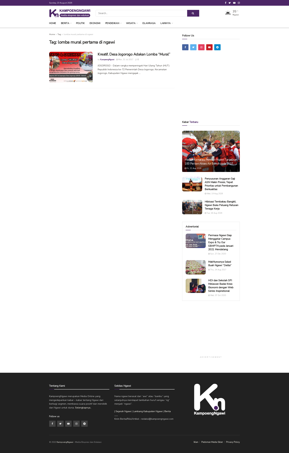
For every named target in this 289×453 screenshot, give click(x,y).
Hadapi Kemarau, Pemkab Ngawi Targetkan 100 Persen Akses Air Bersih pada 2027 (211, 162)
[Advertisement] (211, 90)
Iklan (196, 442)
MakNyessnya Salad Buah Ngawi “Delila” (219, 263)
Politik (80, 23)
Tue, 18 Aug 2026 (214, 213)
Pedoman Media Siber (212, 442)
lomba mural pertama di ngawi (78, 34)
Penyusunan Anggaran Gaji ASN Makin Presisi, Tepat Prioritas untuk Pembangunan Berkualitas (221, 184)
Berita (65, 23)
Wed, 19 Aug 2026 (214, 193)
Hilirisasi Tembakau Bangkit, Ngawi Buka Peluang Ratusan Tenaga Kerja (221, 205)
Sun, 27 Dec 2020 (218, 254)
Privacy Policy (233, 442)
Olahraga (149, 23)
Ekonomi (95, 23)
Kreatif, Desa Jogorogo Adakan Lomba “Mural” (134, 54)
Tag (59, 34)
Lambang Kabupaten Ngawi (148, 411)
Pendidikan (112, 23)
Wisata (130, 23)
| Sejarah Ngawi (122, 411)
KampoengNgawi (107, 59)
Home (52, 23)
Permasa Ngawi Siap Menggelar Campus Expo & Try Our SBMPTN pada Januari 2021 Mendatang (220, 242)
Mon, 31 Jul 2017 (125, 59)
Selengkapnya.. (83, 407)
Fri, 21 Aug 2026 (193, 168)
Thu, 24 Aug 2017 (218, 269)
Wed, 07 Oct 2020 (218, 295)
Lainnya (166, 23)
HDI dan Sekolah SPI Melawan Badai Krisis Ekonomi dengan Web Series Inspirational (220, 286)
